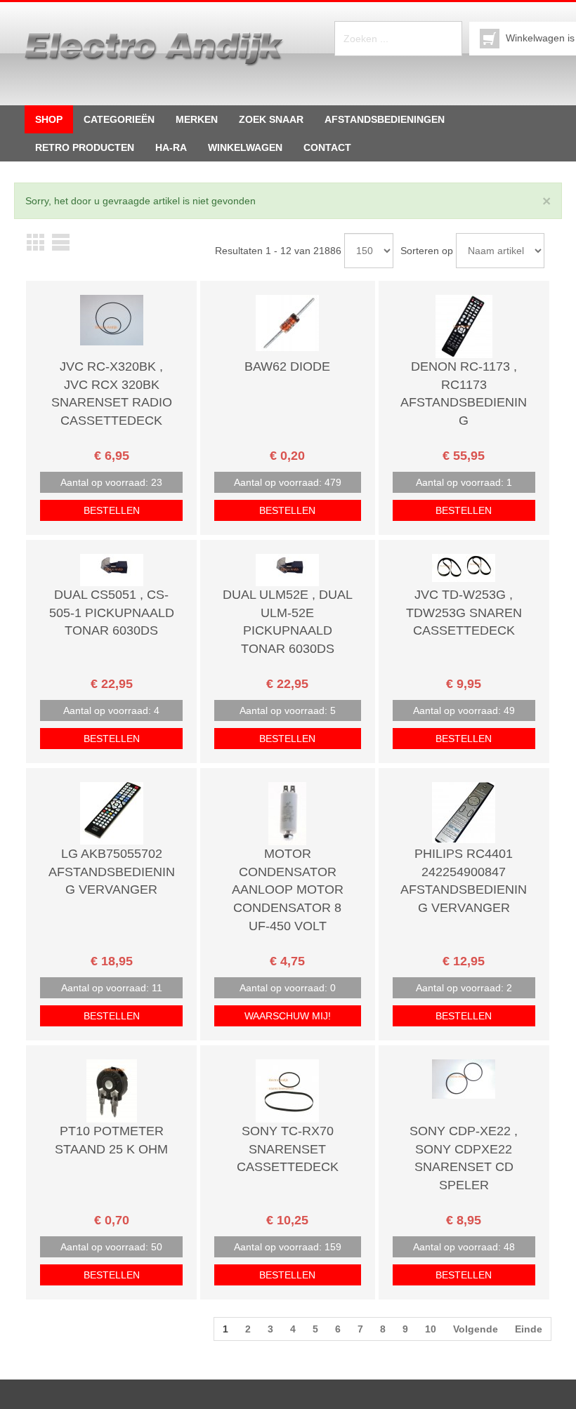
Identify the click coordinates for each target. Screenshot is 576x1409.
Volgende (475, 1329)
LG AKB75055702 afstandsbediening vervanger (111, 872)
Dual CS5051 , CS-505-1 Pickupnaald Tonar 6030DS (111, 612)
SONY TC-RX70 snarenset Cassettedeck (288, 1149)
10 (430, 1329)
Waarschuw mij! (287, 1015)
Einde (528, 1329)
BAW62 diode (287, 366)
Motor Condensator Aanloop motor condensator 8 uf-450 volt (287, 890)
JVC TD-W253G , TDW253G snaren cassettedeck (464, 612)
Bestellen (112, 510)
